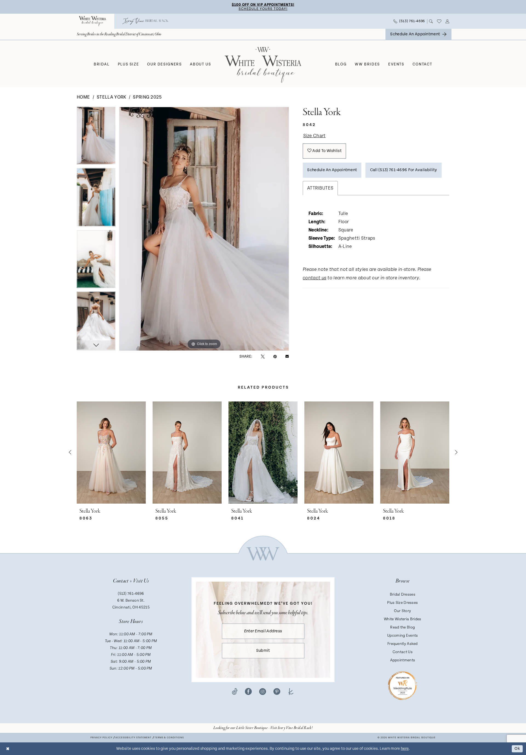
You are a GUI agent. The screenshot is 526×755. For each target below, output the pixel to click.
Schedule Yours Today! (263, 9)
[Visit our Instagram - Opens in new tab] (262, 691)
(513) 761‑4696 (131, 594)
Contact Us (403, 652)
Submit (263, 650)
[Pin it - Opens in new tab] (275, 356)
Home (83, 97)
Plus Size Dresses (402, 603)
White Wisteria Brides (402, 619)
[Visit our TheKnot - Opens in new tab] (291, 691)
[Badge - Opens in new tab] (402, 685)
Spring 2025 (147, 97)
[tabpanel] (96, 137)
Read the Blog (402, 627)
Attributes (320, 188)
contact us (314, 278)
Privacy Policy (101, 737)
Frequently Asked (402, 644)
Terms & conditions (169, 737)
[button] (447, 21)
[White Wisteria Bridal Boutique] (92, 21)
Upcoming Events (402, 635)
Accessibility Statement (133, 737)
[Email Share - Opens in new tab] (287, 356)
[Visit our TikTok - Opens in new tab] (234, 691)
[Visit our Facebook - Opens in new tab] (248, 691)
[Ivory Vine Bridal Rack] (145, 21)
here (405, 748)
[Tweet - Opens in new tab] (263, 356)
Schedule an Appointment (332, 170)
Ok (517, 748)
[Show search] (431, 21)
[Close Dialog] (8, 748)
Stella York (111, 97)
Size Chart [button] (314, 136)
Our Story (402, 611)
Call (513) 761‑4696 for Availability (403, 170)
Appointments (402, 660)
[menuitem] (92, 21)
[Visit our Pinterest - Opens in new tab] (277, 691)
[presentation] (111, 452)
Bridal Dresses (402, 594)
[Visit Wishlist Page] (439, 21)
